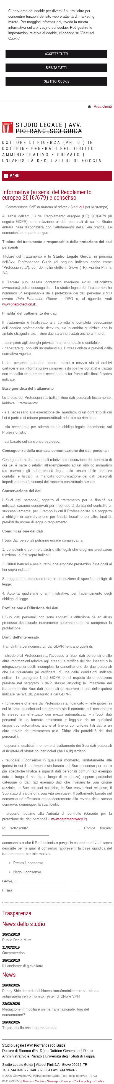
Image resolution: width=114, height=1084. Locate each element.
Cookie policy (83, 1081)
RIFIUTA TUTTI (56, 67)
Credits (99, 1081)
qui (81, 207)
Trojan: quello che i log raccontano (29, 1028)
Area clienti (103, 106)
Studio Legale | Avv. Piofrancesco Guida (49, 128)
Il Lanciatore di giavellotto (22, 966)
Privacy (66, 1081)
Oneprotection (13, 953)
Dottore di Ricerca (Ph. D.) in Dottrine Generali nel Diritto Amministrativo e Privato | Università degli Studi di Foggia (52, 151)
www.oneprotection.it (18, 304)
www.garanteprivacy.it (68, 819)
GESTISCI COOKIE (56, 81)
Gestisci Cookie (33, 1081)
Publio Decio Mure (17, 940)
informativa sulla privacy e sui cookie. (38, 27)
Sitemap (52, 1081)
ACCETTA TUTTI (56, 54)
